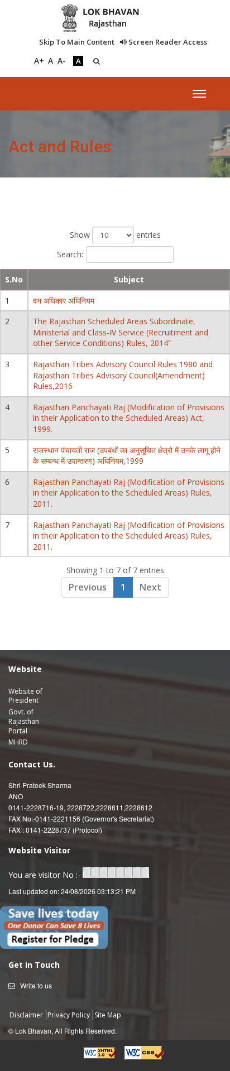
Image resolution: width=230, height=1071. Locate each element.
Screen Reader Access (167, 42)
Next (150, 587)
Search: (70, 254)
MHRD (18, 742)
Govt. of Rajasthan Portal (23, 721)
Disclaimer (27, 1015)
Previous (88, 587)
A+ (39, 60)
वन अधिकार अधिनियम (63, 300)
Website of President (25, 695)
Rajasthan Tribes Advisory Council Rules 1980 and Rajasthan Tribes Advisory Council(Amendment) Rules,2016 (123, 375)
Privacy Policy (69, 1015)
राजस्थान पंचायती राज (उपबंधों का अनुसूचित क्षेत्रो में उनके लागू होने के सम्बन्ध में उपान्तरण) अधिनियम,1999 (127, 456)
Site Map (107, 1015)
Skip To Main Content (76, 42)
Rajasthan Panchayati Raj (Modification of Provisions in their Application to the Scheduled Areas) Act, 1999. (128, 418)
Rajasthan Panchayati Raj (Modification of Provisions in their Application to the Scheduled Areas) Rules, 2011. (128, 493)
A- (62, 60)
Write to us (36, 985)
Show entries (115, 234)
